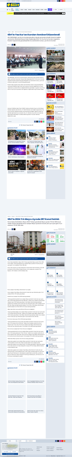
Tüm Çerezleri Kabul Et (10, 453)
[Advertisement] (36, 22)
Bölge (22, 9)
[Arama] (64, 9)
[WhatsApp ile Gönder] (43, 121)
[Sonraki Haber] (64, 13)
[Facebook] (58, 1)
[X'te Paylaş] (14, 45)
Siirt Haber (12, 10)
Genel (25, 9)
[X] (59, 1)
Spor (33, 9)
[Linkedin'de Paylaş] (39, 121)
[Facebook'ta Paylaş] (12, 45)
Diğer (45, 9)
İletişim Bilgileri (60, 449)
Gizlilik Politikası (50, 448)
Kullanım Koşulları (50, 447)
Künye (9, 0)
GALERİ (61, 9)
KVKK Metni (59, 447)
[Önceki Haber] (62, 13)
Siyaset (29, 9)
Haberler (9, 31)
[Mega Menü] (7, 10)
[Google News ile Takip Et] (41, 70)
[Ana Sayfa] (9, 9)
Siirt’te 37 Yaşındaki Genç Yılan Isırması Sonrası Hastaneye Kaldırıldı (29, 13)
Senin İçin (50, 10)
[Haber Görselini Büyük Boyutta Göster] (26, 58)
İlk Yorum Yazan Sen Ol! (27, 125)
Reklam (13, 0)
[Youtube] (63, 1)
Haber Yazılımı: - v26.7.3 (55, 455)
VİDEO (56, 9)
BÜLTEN (12, 70)
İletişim (18, 0)
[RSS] (64, 1)
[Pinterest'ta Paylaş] (41, 121)
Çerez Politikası (50, 450)
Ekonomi (37, 9)
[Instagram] (61, 1)
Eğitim (41, 9)
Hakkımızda (39, 447)
